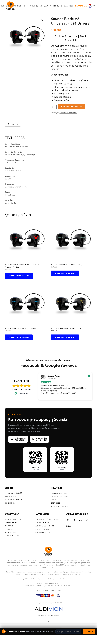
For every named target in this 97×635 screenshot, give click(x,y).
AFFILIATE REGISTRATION (44, 526)
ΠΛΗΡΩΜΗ (9, 526)
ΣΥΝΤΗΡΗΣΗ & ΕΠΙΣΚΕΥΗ (13, 536)
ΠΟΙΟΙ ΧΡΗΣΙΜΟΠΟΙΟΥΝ (13, 500)
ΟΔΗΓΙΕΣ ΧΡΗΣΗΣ (11, 522)
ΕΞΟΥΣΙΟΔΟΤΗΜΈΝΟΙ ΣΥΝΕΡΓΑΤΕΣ (48, 519)
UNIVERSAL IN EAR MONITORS (44, 6)
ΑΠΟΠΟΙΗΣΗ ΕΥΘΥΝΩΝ (59, 506)
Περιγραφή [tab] (13, 124)
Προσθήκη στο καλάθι (71, 107)
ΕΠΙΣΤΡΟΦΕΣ (55, 503)
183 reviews (26, 389)
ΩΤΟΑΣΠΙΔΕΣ (67, 6)
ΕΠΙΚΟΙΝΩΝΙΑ (10, 503)
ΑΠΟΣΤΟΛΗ (9, 529)
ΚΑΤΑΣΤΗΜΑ (81, 6)
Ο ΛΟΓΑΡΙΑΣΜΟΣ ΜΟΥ (43, 533)
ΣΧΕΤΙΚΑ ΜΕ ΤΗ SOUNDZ (13, 493)
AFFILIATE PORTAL (42, 522)
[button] (42, 20)
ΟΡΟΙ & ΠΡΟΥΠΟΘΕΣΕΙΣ (59, 496)
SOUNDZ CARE (10, 533)
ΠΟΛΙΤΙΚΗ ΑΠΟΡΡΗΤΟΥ (59, 493)
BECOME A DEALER (42, 529)
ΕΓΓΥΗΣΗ (54, 500)
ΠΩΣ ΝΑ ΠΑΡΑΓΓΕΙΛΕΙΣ (13, 519)
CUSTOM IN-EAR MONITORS (14, 6)
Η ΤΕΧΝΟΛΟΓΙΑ (10, 496)
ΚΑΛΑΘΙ (92, 6)
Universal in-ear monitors (68, 113)
